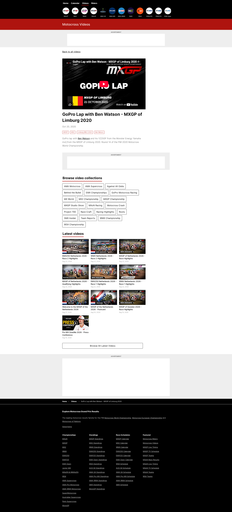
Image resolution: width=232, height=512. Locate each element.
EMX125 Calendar (123, 455)
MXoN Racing (95, 205)
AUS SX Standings (96, 468)
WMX (84, 16)
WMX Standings (95, 447)
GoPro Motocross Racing (124, 192)
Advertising (67, 427)
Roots (122, 211)
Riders (94, 3)
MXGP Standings (96, 439)
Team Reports (88, 218)
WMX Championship (110, 218)
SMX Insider (70, 218)
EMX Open (167, 16)
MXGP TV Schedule (151, 451)
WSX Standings (95, 464)
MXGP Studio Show (74, 205)
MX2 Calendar (122, 443)
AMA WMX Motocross (71, 489)
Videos (85, 3)
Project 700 (70, 211)
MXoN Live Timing (150, 464)
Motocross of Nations (71, 421)
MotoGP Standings (97, 489)
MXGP (66, 16)
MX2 (75, 16)
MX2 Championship (88, 199)
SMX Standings (95, 485)
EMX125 (159, 16)
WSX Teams (148, 476)
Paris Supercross (69, 501)
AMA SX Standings (97, 472)
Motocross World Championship (117, 418)
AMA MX (112, 16)
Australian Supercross (71, 497)
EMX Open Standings (98, 460)
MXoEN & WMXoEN (70, 472)
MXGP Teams (148, 455)
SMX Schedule (122, 485)
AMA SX (103, 16)
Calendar (75, 3)
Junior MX (66, 468)
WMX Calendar (122, 447)
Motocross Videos (150, 443)
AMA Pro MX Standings (99, 476)
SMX (130, 16)
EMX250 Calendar (123, 451)
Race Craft (86, 211)
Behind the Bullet (72, 192)
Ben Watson (99, 132)
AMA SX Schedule (123, 472)
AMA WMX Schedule (124, 480)
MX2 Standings (95, 443)
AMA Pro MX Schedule (125, 476)
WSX (140, 16)
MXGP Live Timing (150, 447)
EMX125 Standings (97, 455)
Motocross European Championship (147, 418)
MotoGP (65, 505)
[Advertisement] (116, 40)
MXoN (94, 16)
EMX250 (149, 16)
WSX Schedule (122, 464)
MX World (69, 199)
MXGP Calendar (122, 439)
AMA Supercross (93, 186)
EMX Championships (96, 192)
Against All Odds (115, 186)
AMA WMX (121, 16)
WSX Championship (74, 224)
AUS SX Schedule (123, 468)
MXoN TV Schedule (151, 468)
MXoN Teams (148, 472)
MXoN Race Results (151, 460)
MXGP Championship (114, 199)
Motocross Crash (116, 205)
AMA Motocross (72, 186)
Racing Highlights (105, 211)
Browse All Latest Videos (102, 345)
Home (65, 3)
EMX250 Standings (97, 451)
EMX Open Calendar (124, 460)
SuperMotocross (69, 493)
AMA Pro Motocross (70, 485)
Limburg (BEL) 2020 (85, 132)
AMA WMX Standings (98, 480)
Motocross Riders (150, 439)
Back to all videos (71, 51)
